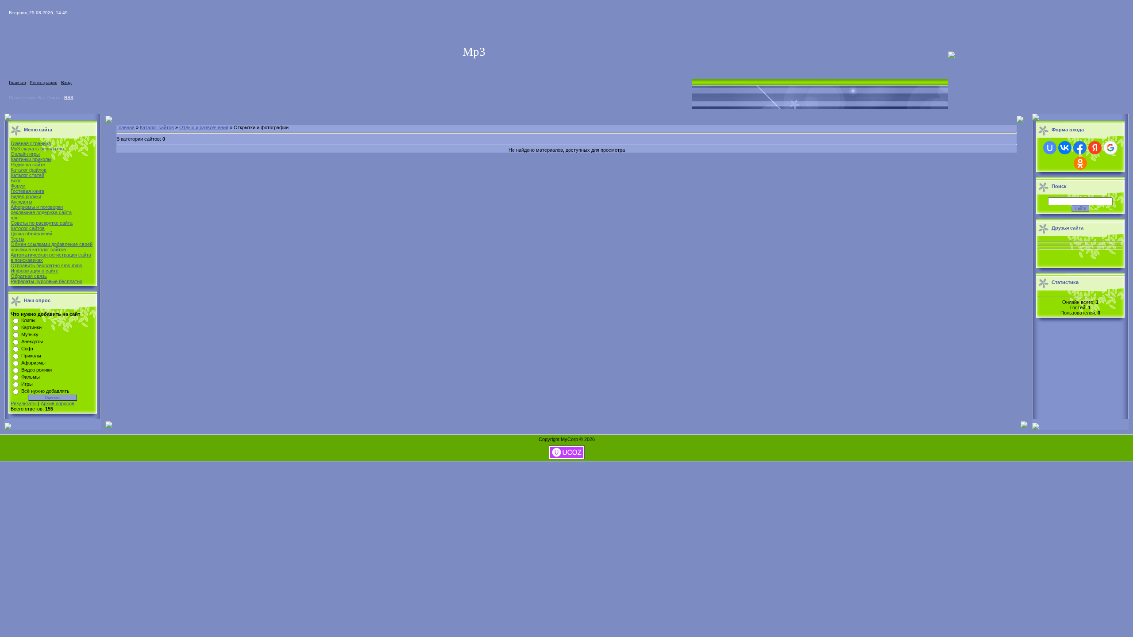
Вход (66, 82)
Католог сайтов (28, 228)
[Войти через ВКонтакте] (1064, 147)
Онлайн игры (25, 154)
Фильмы (30, 377)
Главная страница (31, 143)
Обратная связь (29, 276)
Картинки (31, 327)
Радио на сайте (28, 164)
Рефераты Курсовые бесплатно (46, 281)
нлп (15, 217)
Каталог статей (27, 175)
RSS (68, 97)
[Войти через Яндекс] (1095, 147)
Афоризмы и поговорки (37, 207)
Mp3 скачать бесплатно (37, 148)
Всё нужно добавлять (45, 391)
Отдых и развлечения (203, 127)
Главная (17, 82)
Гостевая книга (27, 191)
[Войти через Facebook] (1080, 147)
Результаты (24, 403)
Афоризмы (33, 362)
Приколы (31, 355)
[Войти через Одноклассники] (1080, 163)
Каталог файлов (28, 170)
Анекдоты (21, 201)
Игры (27, 384)
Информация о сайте (34, 270)
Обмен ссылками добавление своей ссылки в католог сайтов (51, 247)
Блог (16, 180)
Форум (18, 185)
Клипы (28, 320)
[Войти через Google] (1110, 148)
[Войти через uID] (1049, 147)
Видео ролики (26, 196)
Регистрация (43, 82)
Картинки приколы (31, 159)
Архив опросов (57, 403)
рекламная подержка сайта (41, 212)
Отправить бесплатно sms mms (46, 265)
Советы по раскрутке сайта (42, 223)
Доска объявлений (31, 233)
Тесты (17, 239)
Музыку (30, 334)
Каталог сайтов (157, 127)
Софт (27, 348)
